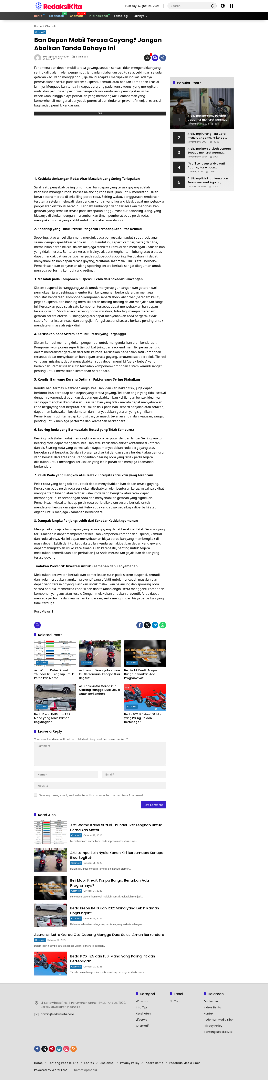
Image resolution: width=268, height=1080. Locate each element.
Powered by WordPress (50, 1070)
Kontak (208, 1013)
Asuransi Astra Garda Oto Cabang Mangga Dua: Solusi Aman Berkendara (99, 690)
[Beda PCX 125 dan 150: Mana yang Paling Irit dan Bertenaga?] (145, 697)
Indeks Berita (212, 1007)
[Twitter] (147, 625)
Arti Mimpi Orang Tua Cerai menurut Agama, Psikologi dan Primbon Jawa (207, 136)
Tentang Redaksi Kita (218, 1032)
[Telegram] (155, 625)
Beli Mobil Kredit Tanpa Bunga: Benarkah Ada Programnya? (140, 674)
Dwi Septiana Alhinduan (56, 57)
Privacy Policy (213, 1026)
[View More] (83, 994)
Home (38, 1063)
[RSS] (73, 1049)
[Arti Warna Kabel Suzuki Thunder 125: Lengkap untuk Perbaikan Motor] (55, 653)
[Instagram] (66, 1049)
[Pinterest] (52, 1049)
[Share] (162, 58)
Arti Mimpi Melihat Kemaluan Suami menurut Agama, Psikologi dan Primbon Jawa (208, 180)
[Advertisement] (100, 144)
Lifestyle (141, 1020)
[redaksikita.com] (58, 6)
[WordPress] (59, 1049)
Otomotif (40, 32)
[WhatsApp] (162, 625)
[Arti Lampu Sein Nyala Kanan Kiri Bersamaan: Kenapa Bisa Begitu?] (100, 653)
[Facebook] (139, 625)
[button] (213, 6)
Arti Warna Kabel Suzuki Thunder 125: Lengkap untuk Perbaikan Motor (54, 674)
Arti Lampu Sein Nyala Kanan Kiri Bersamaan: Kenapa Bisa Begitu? (99, 674)
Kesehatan (143, 1013)
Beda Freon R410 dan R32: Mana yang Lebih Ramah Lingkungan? (52, 718)
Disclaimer (211, 1001)
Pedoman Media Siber (219, 1020)
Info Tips (142, 1007)
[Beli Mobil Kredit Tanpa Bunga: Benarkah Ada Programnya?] (145, 653)
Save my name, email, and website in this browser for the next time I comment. (91, 795)
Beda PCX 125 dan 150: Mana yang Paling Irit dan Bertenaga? (144, 718)
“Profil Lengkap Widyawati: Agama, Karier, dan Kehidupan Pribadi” (206, 165)
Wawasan (142, 1001)
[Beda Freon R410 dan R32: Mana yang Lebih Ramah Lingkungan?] (55, 697)
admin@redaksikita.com (57, 1014)
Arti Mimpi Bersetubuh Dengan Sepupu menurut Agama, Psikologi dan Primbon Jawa (209, 151)
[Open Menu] (231, 6)
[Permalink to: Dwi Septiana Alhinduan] (38, 57)
